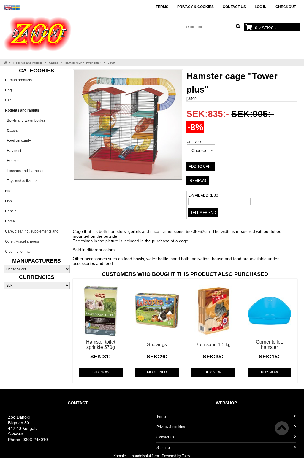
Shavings (157, 344)
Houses (12, 161)
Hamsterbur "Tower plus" (83, 62)
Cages (53, 62)
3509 (111, 62)
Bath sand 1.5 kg (213, 344)
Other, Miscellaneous (22, 241)
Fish (8, 201)
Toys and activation (21, 181)
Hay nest (13, 151)
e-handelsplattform (144, 456)
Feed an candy (18, 141)
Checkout (286, 7)
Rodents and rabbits (27, 62)
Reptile (11, 211)
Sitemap (163, 448)
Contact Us (234, 7)
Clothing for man (18, 251)
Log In (261, 7)
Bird (8, 191)
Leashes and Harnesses (25, 171)
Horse (10, 221)
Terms (162, 7)
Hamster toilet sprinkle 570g (100, 344)
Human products (18, 80)
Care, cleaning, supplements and (31, 231)
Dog (8, 90)
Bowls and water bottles (25, 120)
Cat (8, 100)
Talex (186, 456)
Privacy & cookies (195, 7)
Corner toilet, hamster (269, 344)
